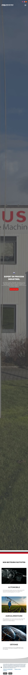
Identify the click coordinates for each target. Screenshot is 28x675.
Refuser (10, 673)
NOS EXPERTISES (14, 289)
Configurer (5, 670)
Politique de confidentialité (8, 669)
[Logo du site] (7, 5)
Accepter (5, 673)
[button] (23, 1)
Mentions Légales (18, 669)
